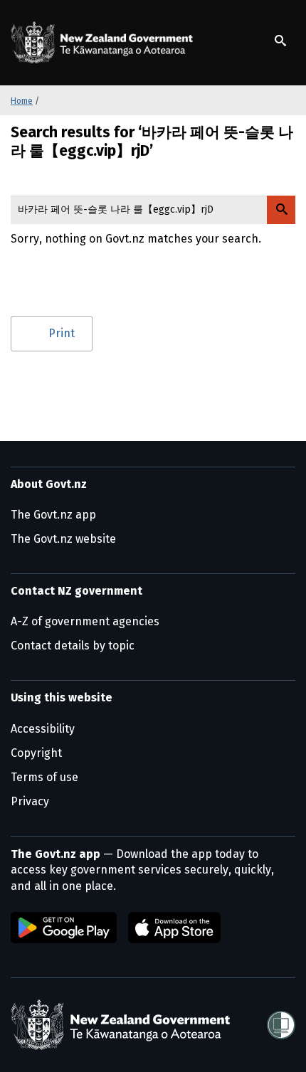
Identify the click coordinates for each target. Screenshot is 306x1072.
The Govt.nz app (53, 514)
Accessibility (43, 729)
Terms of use (44, 777)
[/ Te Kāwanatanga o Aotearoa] (105, 42)
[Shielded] (281, 1025)
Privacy (30, 801)
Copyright (36, 753)
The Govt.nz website (63, 539)
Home (22, 101)
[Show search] (280, 40)
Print (61, 333)
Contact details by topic (72, 645)
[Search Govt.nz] (281, 210)
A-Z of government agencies (85, 621)
